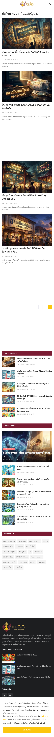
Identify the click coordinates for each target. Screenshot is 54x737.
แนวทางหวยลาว (34, 541)
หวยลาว (45, 541)
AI (30, 552)
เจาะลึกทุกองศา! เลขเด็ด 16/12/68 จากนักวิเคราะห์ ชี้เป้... (23, 250)
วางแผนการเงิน (8, 546)
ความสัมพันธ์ (30, 546)
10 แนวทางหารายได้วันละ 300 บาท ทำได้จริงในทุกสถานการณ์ (33, 409)
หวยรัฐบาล (22, 552)
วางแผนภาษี (38, 552)
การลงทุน (19, 546)
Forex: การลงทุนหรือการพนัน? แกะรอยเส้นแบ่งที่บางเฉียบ (33, 480)
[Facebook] (4, 695)
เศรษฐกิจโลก (7, 567)
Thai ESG (41, 562)
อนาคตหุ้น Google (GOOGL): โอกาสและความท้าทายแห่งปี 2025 (34, 493)
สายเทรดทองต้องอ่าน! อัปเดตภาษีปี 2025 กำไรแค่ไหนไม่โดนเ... (34, 360)
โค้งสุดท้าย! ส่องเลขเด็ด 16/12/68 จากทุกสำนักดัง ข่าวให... (26, 106)
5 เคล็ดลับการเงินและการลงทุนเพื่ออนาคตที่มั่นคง (33, 468)
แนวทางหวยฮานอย (9, 541)
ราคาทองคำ (23, 562)
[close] (51, 700)
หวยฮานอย (22, 541)
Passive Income (36, 557)
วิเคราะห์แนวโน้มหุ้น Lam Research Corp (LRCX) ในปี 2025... (33, 505)
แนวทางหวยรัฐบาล (9, 552)
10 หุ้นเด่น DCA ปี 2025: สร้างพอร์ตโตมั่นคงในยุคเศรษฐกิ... (34, 397)
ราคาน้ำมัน (19, 567)
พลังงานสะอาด (8, 557)
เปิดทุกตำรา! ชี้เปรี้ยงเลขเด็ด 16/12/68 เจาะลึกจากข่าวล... (25, 54)
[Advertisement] (27, 139)
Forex (32, 562)
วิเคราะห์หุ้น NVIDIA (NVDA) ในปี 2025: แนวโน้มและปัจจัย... (34, 517)
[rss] (10, 695)
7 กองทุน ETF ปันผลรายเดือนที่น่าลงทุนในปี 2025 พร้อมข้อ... (33, 384)
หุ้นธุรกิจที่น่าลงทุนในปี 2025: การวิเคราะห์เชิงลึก (33, 677)
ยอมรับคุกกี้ (27, 730)
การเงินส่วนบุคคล (22, 557)
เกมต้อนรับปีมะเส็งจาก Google (27, 655)
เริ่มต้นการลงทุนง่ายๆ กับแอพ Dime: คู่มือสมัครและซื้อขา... (34, 372)
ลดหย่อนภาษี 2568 (9, 562)
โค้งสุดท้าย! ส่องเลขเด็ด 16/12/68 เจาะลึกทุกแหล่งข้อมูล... (24, 197)
